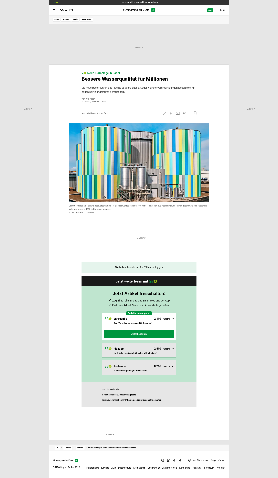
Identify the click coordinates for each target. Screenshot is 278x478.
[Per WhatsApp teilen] (185, 113)
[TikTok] (174, 460)
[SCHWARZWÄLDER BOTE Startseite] (139, 10)
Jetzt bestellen (139, 334)
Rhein (75, 19)
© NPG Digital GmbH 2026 (66, 467)
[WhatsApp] (168, 460)
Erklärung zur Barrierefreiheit (162, 467)
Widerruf (221, 467)
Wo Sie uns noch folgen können (209, 460)
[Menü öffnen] (54, 10)
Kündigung (184, 467)
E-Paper (64, 10)
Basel (56, 19)
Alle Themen (86, 19)
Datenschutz (124, 467)
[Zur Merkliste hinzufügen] (194, 113)
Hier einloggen (154, 267)
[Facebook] (180, 460)
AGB (113, 467)
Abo (210, 10)
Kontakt (197, 467)
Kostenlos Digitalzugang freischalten (144, 400)
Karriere (105, 467)
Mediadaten (139, 467)
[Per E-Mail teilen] (178, 113)
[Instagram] (163, 460)
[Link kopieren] (164, 113)
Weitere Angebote (127, 395)
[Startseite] (57, 448)
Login (222, 10)
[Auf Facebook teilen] (171, 113)
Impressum (208, 467)
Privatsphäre (92, 467)
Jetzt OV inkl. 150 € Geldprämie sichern (139, 2)
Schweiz (66, 19)
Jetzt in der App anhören (97, 113)
